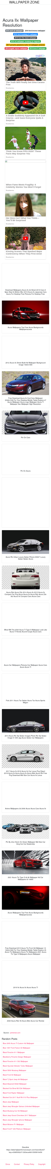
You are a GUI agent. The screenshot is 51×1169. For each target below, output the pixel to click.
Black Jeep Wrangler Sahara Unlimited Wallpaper (21, 1106)
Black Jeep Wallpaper (11, 1102)
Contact (17, 1164)
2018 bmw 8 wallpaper (37, 48)
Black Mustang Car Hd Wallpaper (15, 1111)
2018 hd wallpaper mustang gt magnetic (25, 41)
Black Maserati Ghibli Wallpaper (15, 1084)
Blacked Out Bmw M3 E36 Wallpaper (16, 1088)
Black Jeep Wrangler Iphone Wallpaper (17, 1120)
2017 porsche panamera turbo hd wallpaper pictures (25, 45)
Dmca (8, 1164)
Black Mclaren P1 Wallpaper (13, 1124)
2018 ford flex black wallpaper (25, 38)
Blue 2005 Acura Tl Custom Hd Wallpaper (18, 1043)
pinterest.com (15, 1032)
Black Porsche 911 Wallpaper (14, 1052)
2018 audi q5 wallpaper (14, 31)
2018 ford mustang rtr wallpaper (25, 34)
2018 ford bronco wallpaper (35, 31)
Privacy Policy (29, 1164)
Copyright (41, 1164)
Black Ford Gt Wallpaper (12, 1075)
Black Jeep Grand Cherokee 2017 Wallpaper (19, 1115)
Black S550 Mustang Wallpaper (14, 1070)
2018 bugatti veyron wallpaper (16, 48)
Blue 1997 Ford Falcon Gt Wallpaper (16, 1048)
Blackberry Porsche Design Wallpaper (17, 1057)
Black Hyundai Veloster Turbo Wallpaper (18, 1066)
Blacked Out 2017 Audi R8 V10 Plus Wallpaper (20, 1097)
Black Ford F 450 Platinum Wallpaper (17, 1129)
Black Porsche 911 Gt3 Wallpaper (15, 1061)
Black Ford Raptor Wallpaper (13, 1093)
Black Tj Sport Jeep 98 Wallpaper (15, 1079)
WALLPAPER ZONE (24, 2)
